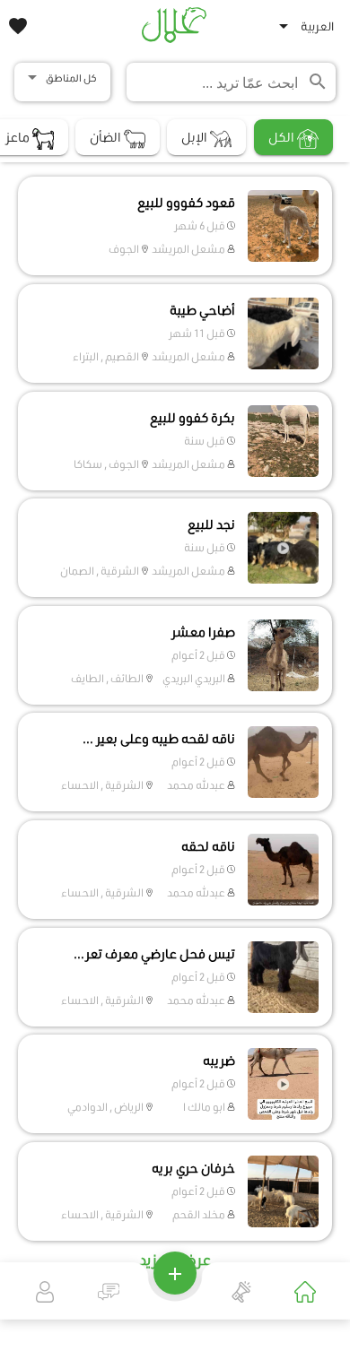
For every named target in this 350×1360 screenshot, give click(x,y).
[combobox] (308, 30)
